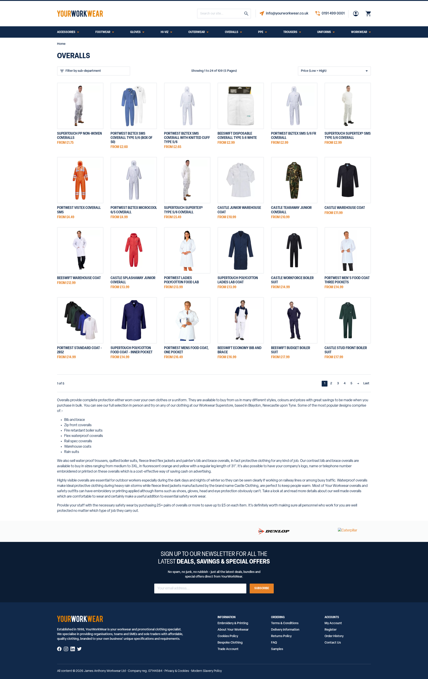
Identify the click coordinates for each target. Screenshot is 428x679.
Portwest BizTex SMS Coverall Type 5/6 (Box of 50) (131, 138)
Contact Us (333, 642)
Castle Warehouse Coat (345, 208)
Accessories (66, 32)
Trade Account (228, 649)
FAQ (274, 642)
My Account (333, 623)
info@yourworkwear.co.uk (287, 13)
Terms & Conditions (284, 623)
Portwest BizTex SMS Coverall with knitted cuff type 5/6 (187, 138)
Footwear (102, 32)
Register (331, 630)
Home (61, 44)
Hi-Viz (165, 32)
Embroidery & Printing (233, 623)
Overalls (231, 32)
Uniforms (324, 32)
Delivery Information (285, 630)
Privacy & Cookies (177, 671)
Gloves (135, 32)
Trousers (290, 32)
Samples (277, 649)
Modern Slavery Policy (206, 671)
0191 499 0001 (333, 13)
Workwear (359, 32)
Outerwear (196, 32)
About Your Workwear (233, 630)
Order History (334, 636)
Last (366, 383)
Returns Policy (281, 636)
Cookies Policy (228, 636)
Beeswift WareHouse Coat (79, 278)
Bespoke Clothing (230, 642)
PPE (260, 32)
